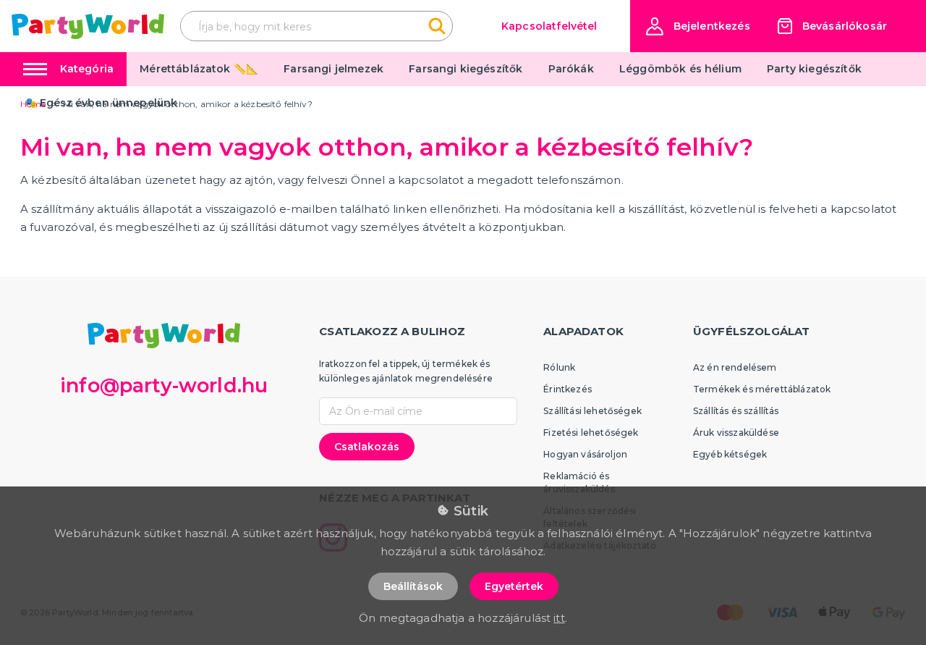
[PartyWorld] (88, 26)
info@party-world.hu (164, 385)
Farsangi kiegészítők (465, 68)
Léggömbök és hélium (680, 68)
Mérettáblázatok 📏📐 (199, 68)
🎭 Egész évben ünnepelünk (101, 102)
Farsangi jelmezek (333, 68)
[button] (698, 26)
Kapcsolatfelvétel (549, 26)
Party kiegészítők (814, 68)
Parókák (571, 68)
